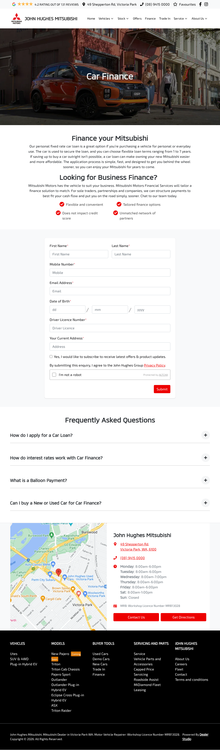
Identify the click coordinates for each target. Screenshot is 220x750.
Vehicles (104, 18)
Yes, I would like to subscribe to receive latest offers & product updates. (110, 356)
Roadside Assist (146, 679)
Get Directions (184, 617)
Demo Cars (101, 659)
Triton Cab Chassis (65, 669)
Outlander (59, 679)
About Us (198, 18)
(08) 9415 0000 (157, 4)
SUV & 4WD (19, 659)
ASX (54, 705)
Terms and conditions (191, 679)
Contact (181, 674)
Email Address (61, 283)
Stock (121, 18)
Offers (137, 18)
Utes (13, 654)
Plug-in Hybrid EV (23, 664)
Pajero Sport (60, 674)
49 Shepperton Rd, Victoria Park (112, 4)
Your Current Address (67, 338)
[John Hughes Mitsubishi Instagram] (207, 4)
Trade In (164, 18)
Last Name (121, 246)
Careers (181, 664)
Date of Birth (60, 301)
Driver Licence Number (68, 319)
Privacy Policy (154, 365)
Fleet (179, 669)
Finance (150, 18)
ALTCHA (163, 374)
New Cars (100, 664)
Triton (55, 664)
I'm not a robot (70, 375)
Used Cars (100, 654)
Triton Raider (61, 710)
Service (179, 18)
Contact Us (136, 617)
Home (91, 18)
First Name (59, 246)
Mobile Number (62, 264)
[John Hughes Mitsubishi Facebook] (201, 4)
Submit (162, 389)
